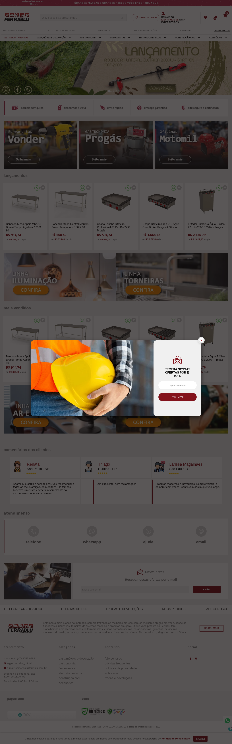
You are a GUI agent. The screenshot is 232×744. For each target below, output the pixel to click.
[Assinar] (177, 397)
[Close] (201, 340)
